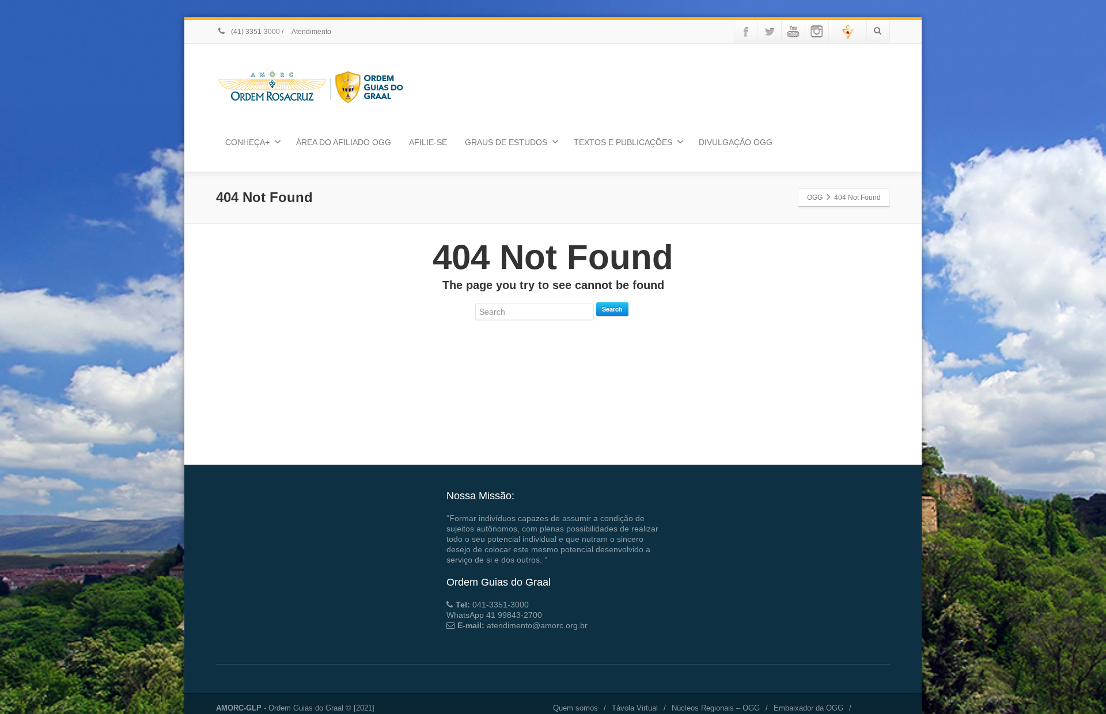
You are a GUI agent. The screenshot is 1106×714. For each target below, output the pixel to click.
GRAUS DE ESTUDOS (506, 142)
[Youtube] (793, 31)
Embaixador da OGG (808, 708)
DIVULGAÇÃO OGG (735, 142)
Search (612, 309)
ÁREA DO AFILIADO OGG (343, 142)
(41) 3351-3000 (254, 32)
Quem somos (575, 708)
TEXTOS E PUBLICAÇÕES (623, 142)
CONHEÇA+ (247, 142)
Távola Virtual (635, 708)
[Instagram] (816, 31)
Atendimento (311, 32)
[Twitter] (769, 31)
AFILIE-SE (428, 142)
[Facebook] (745, 31)
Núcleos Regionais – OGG (716, 708)
